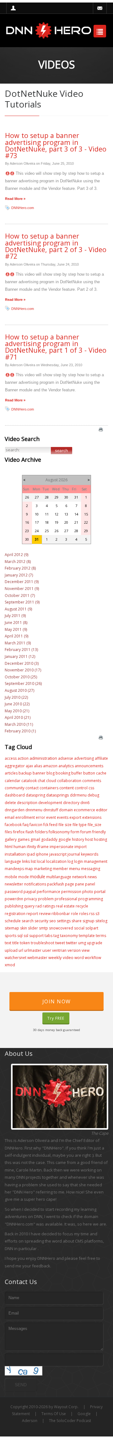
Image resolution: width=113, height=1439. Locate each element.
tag (56, 935)
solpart (91, 928)
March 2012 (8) (18, 561)
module (37, 876)
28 (47, 497)
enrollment (25, 817)
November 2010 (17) (23, 670)
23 (27, 530)
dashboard (15, 795)
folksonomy (59, 832)
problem (46, 898)
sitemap (12, 928)
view (85, 950)
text (8, 943)
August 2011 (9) (18, 609)
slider (33, 928)
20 (66, 522)
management (95, 861)
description (27, 802)
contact (32, 788)
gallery (11, 839)
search (28, 920)
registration (15, 913)
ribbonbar (60, 913)
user (46, 950)
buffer (76, 773)
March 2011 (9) (18, 643)
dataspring (35, 795)
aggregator (15, 766)
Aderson (29, 1420)
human (19, 846)
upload (11, 950)
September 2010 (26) (23, 683)
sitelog (101, 920)
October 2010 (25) (21, 677)
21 (76, 522)
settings (64, 920)
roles (83, 913)
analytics (66, 766)
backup (25, 773)
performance (48, 891)
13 (66, 514)
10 (37, 514)
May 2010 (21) (17, 711)
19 (56, 522)
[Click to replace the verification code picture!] (23, 1371)
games (24, 839)
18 (47, 522)
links (26, 861)
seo (52, 920)
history (78, 839)
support (36, 935)
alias (38, 766)
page (69, 884)
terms (101, 935)
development (50, 802)
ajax (29, 766)
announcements (89, 766)
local (41, 861)
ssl (26, 935)
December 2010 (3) (22, 663)
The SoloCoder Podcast (70, 1420)
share (77, 920)
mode (23, 876)
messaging (90, 868)
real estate (65, 906)
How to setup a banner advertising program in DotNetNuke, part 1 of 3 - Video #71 (55, 346)
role (74, 913)
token (25, 943)
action (23, 758)
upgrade (94, 943)
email (9, 817)
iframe (43, 846)
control (81, 788)
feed (53, 824)
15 (86, 514)
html (9, 846)
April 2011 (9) (16, 636)
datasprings (57, 795)
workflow (93, 957)
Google (84, 1413)
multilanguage (58, 876)
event (51, 817)
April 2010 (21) (17, 717)
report (32, 913)
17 (37, 522)
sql (20, 935)
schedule (13, 920)
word (79, 957)
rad (38, 906)
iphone (42, 854)
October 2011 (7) (20, 595)
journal (73, 854)
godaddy (49, 839)
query (29, 906)
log (70, 861)
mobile (11, 876)
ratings (49, 906)
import (80, 846)
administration (43, 758)
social (79, 928)
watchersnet (15, 957)
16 (27, 522)
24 (37, 530)
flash (29, 832)
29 (56, 497)
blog (50, 773)
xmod (10, 965)
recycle (82, 906)
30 (66, 497)
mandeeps (14, 868)
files (8, 832)
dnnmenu (33, 810)
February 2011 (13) (21, 649)
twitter (71, 943)
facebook (13, 824)
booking (63, 773)
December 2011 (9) (22, 581)
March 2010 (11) (19, 724)
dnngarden (14, 810)
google (64, 839)
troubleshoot (42, 943)
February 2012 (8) (20, 568)
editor (101, 810)
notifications (35, 884)
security (41, 920)
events (62, 817)
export (75, 817)
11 (47, 514)
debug (93, 795)
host (89, 839)
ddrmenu (78, 795)
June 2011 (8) (16, 622)
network (79, 876)
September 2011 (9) (22, 602)
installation (15, 854)
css (91, 788)
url (21, 950)
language (13, 861)
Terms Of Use (53, 1413)
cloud (51, 780)
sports (10, 935)
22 (86, 522)
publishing (14, 906)
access (11, 758)
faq (26, 824)
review (45, 913)
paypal (30, 891)
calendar (12, 780)
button (89, 773)
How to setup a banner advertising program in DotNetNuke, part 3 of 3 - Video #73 (55, 145)
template (87, 935)
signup (88, 920)
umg (82, 943)
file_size (94, 824)
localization (56, 861)
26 (27, 497)
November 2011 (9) (22, 588)
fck (45, 824)
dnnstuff (50, 810)
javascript (58, 854)
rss (91, 913)
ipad (31, 854)
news (92, 876)
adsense (65, 758)
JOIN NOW (56, 1001)
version (74, 950)
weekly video (60, 957)
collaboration (69, 780)
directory (71, 802)
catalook (29, 780)
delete (10, 802)
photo (87, 891)
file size (65, 824)
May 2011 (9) (16, 629)
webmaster (37, 957)
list (33, 861)
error (40, 817)
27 (37, 497)
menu (74, 868)
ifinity (31, 846)
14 (76, 514)
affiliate (101, 758)
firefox (18, 832)
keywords (89, 854)
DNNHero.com (22, 208)
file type (80, 824)
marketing (43, 868)
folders (41, 832)
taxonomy (69, 935)
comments (91, 780)
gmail (35, 839)
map (29, 868)
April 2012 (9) (16, 554)
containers (49, 788)
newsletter (14, 884)
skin (23, 928)
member (60, 868)
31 (76, 497)
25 (47, 530)
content (66, 788)
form (75, 832)
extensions (91, 817)
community (14, 788)
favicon (36, 824)
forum (85, 832)
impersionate (61, 846)
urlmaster (32, 950)
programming (90, 898)
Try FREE (55, 1018)
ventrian (59, 950)
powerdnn (14, 898)
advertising (84, 758)
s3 (97, 913)
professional (66, 898)
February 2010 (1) (20, 731)
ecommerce (84, 810)
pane (79, 884)
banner (39, 773)
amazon (50, 766)
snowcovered (61, 928)
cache (101, 773)
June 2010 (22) (17, 704)
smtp (43, 928)
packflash (55, 884)
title (15, 943)
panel (90, 884)
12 (56, 514)
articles (11, 773)
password (14, 891)
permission (71, 891)
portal (99, 891)
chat (41, 780)
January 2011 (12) (20, 656)
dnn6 (84, 802)
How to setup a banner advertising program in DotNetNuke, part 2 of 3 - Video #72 (55, 246)
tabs (48, 935)
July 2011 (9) (15, 615)
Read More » (15, 199)
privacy (30, 898)
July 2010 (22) (16, 697)
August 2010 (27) (19, 690)
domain (66, 810)
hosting (100, 839)
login (78, 861)
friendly (99, 832)
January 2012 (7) (19, 575)
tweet (60, 943)
